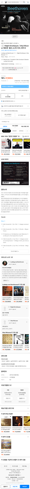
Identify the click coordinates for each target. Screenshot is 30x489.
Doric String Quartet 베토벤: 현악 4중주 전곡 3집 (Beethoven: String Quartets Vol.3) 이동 (19, 294)
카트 (28, 2)
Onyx (2, 56)
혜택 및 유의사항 (8, 401)
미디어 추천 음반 (10, 366)
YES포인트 (3, 80)
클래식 (8, 361)
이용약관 (7, 477)
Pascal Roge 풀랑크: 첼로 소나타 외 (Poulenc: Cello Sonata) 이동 (6, 447)
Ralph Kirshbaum (21, 53)
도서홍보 (13, 480)
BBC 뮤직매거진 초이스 (8, 101)
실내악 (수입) (22, 361)
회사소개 (13, 479)
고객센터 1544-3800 (10, 469)
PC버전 (9, 479)
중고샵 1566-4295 (15, 471)
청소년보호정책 (21, 477)
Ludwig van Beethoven (7, 53)
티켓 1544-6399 (20, 469)
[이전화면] (2, 2)
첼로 (27, 361)
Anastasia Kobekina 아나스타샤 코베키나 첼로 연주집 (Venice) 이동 (17, 424)
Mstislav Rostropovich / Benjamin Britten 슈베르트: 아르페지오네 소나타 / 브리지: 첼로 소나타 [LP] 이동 (6, 424)
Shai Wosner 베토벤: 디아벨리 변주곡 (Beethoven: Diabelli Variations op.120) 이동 (7, 342)
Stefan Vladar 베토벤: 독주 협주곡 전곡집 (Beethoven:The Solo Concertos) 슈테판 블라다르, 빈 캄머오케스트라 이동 (6, 147)
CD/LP (3, 366)
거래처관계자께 (19, 479)
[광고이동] (24, 2)
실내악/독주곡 (14, 361)
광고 (17, 480)
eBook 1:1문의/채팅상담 (14, 472)
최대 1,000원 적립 (23, 90)
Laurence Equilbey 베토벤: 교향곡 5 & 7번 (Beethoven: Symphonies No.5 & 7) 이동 (7, 294)
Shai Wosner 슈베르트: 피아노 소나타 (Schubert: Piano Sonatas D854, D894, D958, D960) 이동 (19, 342)
